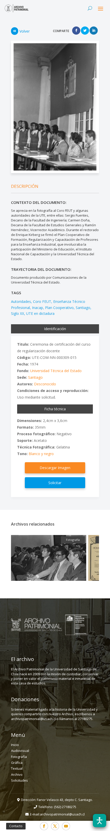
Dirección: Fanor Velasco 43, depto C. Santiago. (57, 799)
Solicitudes (19, 780)
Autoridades (21, 301)
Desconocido (45, 384)
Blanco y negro (41, 453)
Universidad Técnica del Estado (56, 370)
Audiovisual (20, 750)
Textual (17, 768)
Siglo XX (17, 313)
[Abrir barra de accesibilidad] (99, 820)
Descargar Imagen (55, 467)
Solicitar (54, 482)
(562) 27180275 (65, 807)
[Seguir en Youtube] (66, 826)
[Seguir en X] (55, 826)
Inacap (37, 307)
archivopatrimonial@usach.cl (62, 814)
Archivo (17, 774)
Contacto (16, 826)
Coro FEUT (42, 301)
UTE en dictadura (40, 313)
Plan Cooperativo (59, 307)
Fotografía (19, 756)
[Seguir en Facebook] (44, 826)
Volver (24, 31)
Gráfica (17, 762)
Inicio (15, 744)
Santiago (83, 307)
